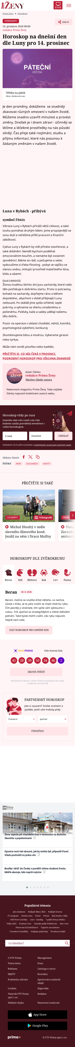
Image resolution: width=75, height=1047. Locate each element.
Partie (38, 915)
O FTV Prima (14, 957)
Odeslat (63, 435)
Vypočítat (37, 731)
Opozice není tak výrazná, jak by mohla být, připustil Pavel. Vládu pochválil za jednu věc (37, 853)
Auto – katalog (36, 919)
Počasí (46, 915)
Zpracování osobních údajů (49, 981)
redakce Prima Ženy (15, 30)
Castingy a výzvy (46, 968)
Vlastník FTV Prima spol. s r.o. (18, 995)
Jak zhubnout (19, 911)
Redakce (42, 993)
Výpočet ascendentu (50, 927)
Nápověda (43, 988)
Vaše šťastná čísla (53, 650)
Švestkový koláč (58, 931)
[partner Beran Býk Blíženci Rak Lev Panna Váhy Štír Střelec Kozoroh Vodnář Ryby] (53, 719)
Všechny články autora (38, 379)
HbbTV (11, 974)
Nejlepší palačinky (39, 931)
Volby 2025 (11, 923)
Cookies (12, 988)
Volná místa (14, 963)
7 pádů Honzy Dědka (55, 919)
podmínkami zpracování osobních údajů (52, 445)
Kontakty (43, 974)
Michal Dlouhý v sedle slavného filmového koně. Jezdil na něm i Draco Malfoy (28, 532)
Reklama (12, 968)
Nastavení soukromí (48, 1002)
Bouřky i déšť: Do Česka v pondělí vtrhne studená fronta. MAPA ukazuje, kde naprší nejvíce (35, 870)
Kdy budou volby (60, 915)
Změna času (26, 915)
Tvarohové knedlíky (19, 931)
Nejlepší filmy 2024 (36, 911)
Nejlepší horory (55, 911)
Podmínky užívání (18, 979)
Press (40, 963)
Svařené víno (25, 923)
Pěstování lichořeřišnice (27, 927)
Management (45, 957)
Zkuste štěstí (36, 671)
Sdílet (62, 23)
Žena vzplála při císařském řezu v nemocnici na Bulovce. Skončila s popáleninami (36, 836)
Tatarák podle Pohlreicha (45, 923)
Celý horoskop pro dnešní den (29, 630)
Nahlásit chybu (16, 1002)
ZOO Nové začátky (18, 919)
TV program (13, 915)
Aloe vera (64, 923)
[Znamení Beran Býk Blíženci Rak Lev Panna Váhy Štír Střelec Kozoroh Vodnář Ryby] (40, 436)
